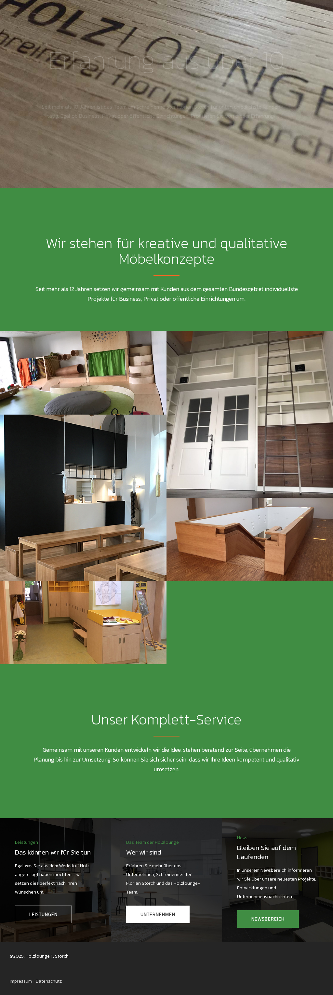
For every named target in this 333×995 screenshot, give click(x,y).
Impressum (21, 981)
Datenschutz (49, 981)
